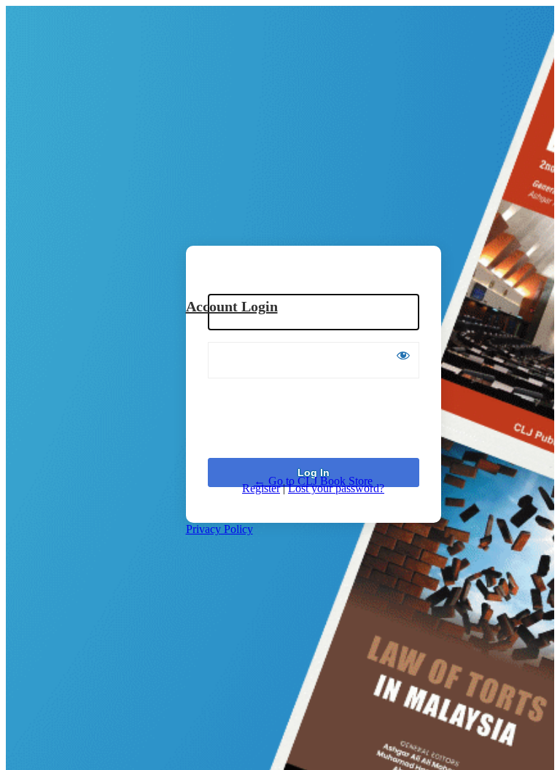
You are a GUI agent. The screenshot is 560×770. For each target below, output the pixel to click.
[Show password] (403, 355)
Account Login (232, 306)
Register (261, 488)
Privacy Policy (219, 529)
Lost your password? (336, 488)
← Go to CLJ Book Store (313, 481)
